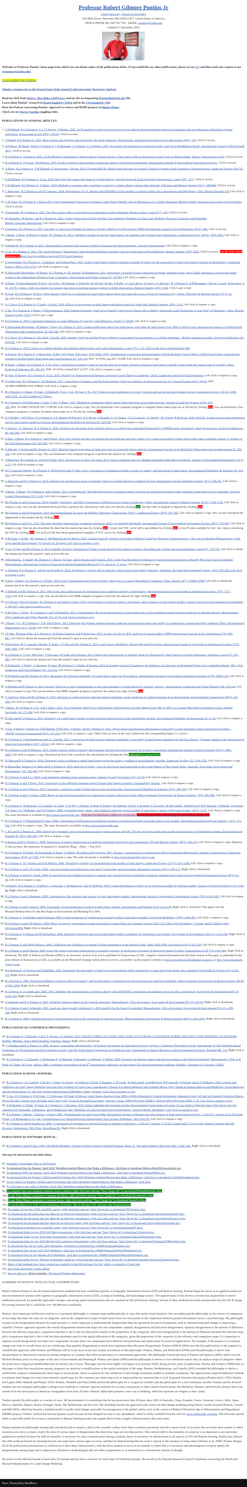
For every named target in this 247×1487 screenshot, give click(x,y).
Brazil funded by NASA (57, 102)
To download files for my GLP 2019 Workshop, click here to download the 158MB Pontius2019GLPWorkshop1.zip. (75, 1250)
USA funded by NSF (98, 102)
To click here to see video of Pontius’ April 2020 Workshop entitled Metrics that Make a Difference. (64, 1186)
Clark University (110, 14)
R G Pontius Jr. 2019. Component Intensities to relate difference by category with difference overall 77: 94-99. (69, 321)
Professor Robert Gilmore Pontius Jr (123, 7)
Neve (5, 1483)
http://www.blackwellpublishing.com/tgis (189, 959)
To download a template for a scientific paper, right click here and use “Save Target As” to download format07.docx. (75, 1227)
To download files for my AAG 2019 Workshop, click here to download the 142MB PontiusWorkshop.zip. (69, 1245)
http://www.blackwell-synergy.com (134, 857)
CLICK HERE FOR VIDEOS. (19, 80)
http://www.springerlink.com (62, 814)
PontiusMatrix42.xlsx (112, 98)
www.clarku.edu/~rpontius (202, 1413)
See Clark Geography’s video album (29, 1268)
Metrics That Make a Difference (46, 98)
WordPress (30, 1483)
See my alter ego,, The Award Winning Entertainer (46, 1273)
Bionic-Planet (110, 107)
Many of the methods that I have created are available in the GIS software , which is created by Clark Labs (74, 1264)
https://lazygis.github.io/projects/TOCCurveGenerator (51, 256)
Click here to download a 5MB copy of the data (108, 814)
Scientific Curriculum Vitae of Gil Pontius (31, 1163)
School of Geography (134, 14)
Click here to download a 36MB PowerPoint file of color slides (173, 814)
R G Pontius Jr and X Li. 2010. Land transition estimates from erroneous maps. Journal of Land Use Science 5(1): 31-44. (75, 777)
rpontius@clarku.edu (150, 22)
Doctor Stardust (30, 111)
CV (198, 66)
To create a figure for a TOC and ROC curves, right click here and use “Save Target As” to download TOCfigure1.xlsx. (77, 1209)
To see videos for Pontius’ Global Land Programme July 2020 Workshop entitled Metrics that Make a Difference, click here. (78, 1181)
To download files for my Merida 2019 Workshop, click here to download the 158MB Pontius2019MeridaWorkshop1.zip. (78, 1255)
